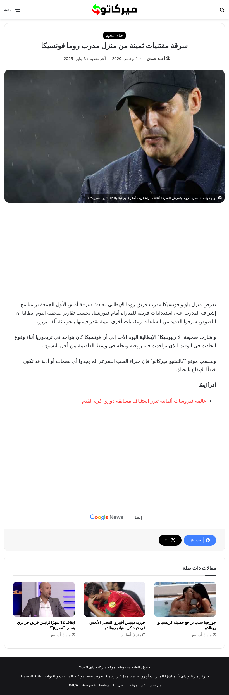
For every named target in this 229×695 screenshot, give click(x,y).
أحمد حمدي (156, 58)
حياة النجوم (114, 35)
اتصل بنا (119, 685)
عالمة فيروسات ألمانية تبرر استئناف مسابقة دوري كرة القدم (144, 401)
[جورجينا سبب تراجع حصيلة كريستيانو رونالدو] (185, 599)
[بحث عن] (222, 11)
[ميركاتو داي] (114, 9)
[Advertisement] (114, 250)
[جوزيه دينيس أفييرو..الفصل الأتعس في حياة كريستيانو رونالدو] (115, 599)
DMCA (72, 685)
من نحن (156, 685)
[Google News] (106, 517)
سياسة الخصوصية (95, 685)
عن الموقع (138, 685)
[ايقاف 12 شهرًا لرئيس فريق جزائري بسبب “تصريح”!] (44, 599)
